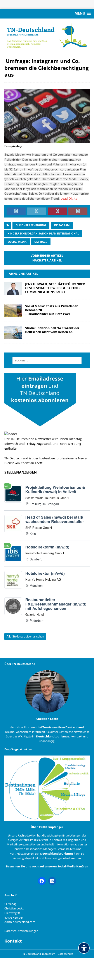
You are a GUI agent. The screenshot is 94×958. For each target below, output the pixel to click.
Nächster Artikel (47, 260)
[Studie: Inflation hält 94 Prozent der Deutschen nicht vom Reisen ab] (13, 337)
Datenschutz (65, 954)
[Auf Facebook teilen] (16, 211)
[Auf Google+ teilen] (77, 211)
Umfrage (40, 242)
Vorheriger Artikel (47, 255)
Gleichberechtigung (31, 225)
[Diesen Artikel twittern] (36, 211)
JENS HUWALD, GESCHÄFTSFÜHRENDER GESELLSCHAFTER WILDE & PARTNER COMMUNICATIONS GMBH (55, 288)
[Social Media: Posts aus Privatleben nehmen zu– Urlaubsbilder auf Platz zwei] (13, 315)
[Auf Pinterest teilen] (57, 211)
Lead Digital (69, 198)
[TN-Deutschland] (47, 36)
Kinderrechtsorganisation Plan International (43, 233)
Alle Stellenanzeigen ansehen (25, 636)
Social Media (17, 242)
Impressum (49, 954)
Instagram (62, 225)
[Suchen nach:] (47, 360)
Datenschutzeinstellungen (21, 931)
